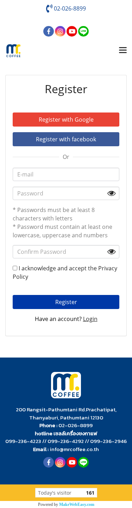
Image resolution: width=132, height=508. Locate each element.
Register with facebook (66, 139)
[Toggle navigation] (123, 50)
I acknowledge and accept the (65, 272)
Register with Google (66, 119)
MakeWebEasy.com (76, 504)
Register (66, 302)
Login (90, 319)
